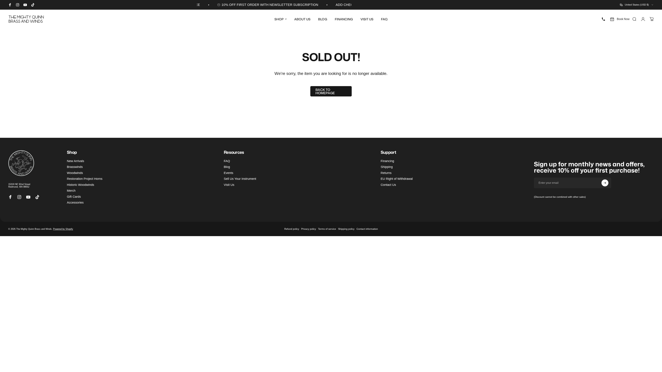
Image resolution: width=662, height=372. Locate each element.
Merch (71, 190)
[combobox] (637, 5)
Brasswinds (75, 167)
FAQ (227, 161)
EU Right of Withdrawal (397, 178)
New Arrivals (75, 161)
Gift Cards (74, 196)
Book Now (623, 19)
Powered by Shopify (63, 229)
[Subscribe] (604, 182)
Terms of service (327, 229)
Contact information (367, 229)
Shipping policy (346, 229)
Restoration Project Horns (84, 178)
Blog (227, 167)
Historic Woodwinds (80, 185)
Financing (387, 161)
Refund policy (291, 229)
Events (228, 173)
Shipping (387, 167)
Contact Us (388, 185)
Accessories (75, 202)
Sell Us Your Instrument (240, 178)
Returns (386, 173)
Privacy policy (308, 229)
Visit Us (229, 185)
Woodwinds (75, 173)
